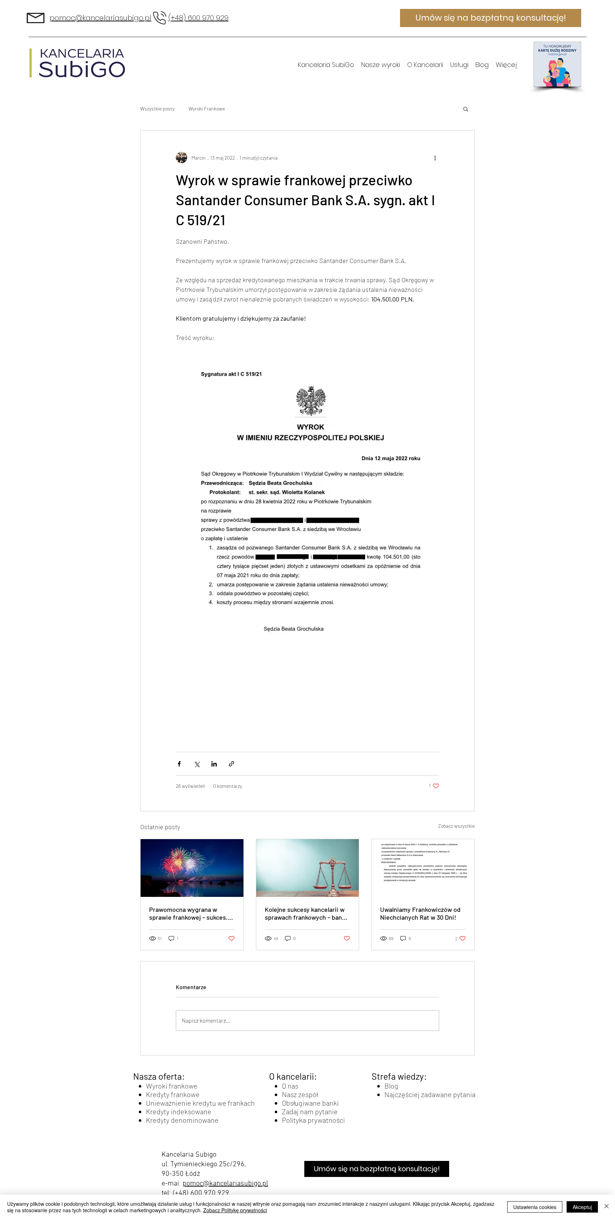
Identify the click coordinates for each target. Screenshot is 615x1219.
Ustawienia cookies (534, 1206)
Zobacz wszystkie (456, 826)
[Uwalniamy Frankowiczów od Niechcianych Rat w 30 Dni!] (423, 868)
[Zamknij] (606, 1206)
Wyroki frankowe (172, 1085)
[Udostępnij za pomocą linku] (231, 763)
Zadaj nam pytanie (310, 1111)
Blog (391, 1085)
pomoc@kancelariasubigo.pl (225, 1183)
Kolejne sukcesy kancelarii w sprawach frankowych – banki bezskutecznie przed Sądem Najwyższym (306, 913)
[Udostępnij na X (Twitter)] (196, 763)
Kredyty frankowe (173, 1094)
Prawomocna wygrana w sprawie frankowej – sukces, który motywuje (188, 913)
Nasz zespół (300, 1094)
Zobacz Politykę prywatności (235, 1210)
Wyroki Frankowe (207, 108)
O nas (290, 1085)
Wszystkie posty (157, 108)
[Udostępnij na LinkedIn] (214, 763)
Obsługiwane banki (310, 1103)
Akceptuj (582, 1206)
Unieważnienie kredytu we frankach (200, 1103)
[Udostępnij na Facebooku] (179, 763)
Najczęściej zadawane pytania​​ (429, 1094)
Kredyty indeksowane (178, 1111)
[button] (465, 109)
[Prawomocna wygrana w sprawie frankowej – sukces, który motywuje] (192, 868)
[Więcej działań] (435, 157)
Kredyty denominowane (182, 1120)
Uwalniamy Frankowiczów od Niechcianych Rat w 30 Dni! (420, 913)
